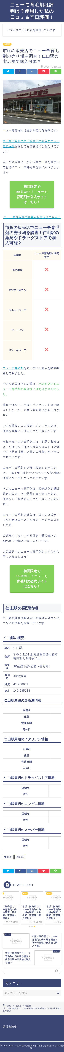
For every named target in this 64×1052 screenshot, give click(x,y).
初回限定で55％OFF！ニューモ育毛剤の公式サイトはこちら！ (32, 194)
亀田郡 (7, 44)
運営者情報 (10, 1026)
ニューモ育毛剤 (13, 368)
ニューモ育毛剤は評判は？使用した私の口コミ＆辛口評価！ (32, 11)
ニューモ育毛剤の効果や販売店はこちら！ (32, 217)
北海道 (21, 857)
